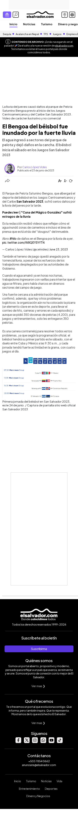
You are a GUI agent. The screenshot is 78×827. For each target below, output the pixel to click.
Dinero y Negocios (38, 796)
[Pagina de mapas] (65, 15)
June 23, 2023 (58, 249)
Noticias (29, 24)
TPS (46, 34)
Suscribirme (39, 649)
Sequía (7, 34)
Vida (59, 781)
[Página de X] (26, 742)
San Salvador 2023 (29, 201)
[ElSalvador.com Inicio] (40, 14)
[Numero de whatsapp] (43, 742)
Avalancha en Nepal (27, 34)
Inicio (13, 24)
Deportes (51, 788)
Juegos (57, 34)
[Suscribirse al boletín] (7, 14)
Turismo (46, 24)
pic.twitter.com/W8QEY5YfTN (23, 242)
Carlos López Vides (34, 167)
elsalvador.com (64, 45)
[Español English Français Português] (72, 15)
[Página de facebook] (18, 742)
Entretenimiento (29, 788)
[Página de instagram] (35, 742)
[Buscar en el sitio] (16, 15)
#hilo (12, 238)
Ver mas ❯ (38, 686)
